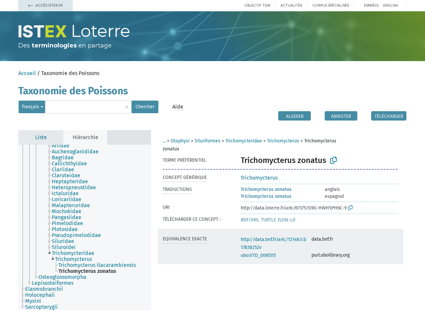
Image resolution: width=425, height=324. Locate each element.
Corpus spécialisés (330, 5)
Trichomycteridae (243, 141)
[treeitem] (63, 146)
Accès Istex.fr (49, 5)
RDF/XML (250, 220)
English (390, 5)
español (372, 5)
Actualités (291, 5)
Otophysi (180, 141)
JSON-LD (287, 220)
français (30, 107)
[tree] (84, 227)
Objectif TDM (257, 5)
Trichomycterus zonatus (266, 189)
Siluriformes (207, 141)
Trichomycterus (283, 141)
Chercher (144, 107)
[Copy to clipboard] (333, 160)
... (164, 141)
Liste (41, 137)
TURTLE (268, 220)
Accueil (27, 73)
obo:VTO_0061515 (258, 255)
